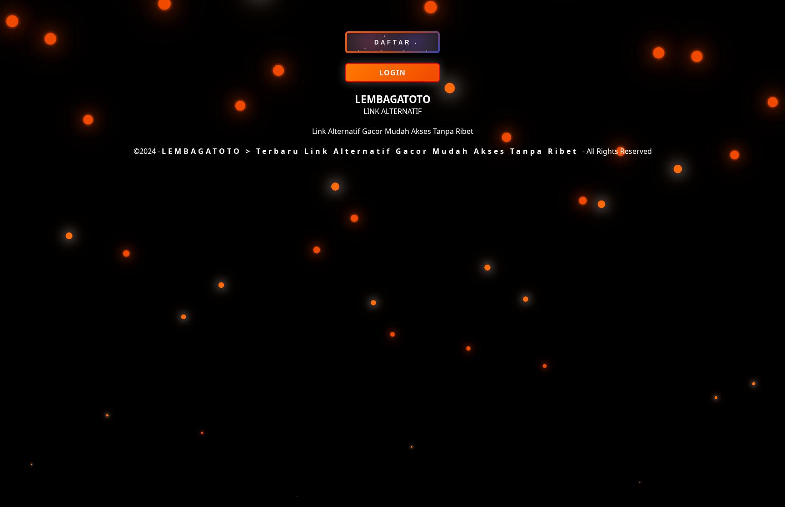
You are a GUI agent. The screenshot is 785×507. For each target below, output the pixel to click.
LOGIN (392, 73)
